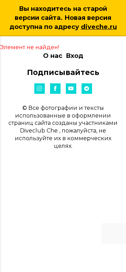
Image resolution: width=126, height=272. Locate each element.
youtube (71, 88)
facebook (55, 88)
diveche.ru (99, 27)
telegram (87, 88)
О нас (52, 56)
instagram (39, 88)
